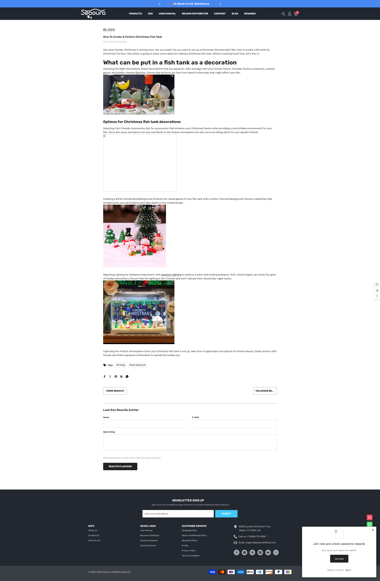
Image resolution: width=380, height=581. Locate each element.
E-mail (195, 417)
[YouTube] (268, 552)
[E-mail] (121, 376)
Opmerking (109, 432)
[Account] (290, 14)
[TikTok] (260, 552)
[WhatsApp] (127, 376)
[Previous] (159, 3)
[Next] (220, 3)
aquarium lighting (171, 274)
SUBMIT (226, 513)
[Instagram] (244, 552)
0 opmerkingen (120, 42)
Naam (106, 417)
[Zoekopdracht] (283, 13)
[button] (369, 517)
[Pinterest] (115, 376)
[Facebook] (104, 376)
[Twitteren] (110, 376)
